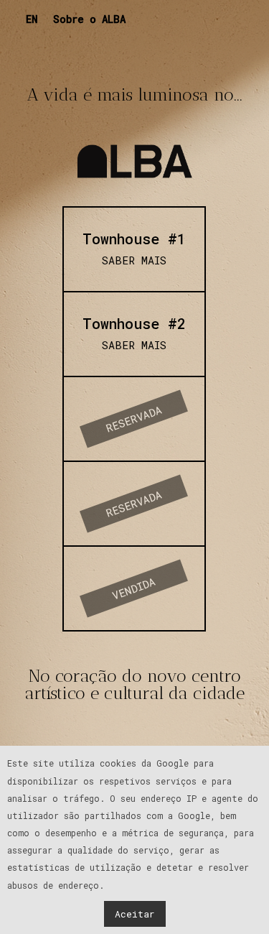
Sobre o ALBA (89, 19)
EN (32, 19)
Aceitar (135, 913)
